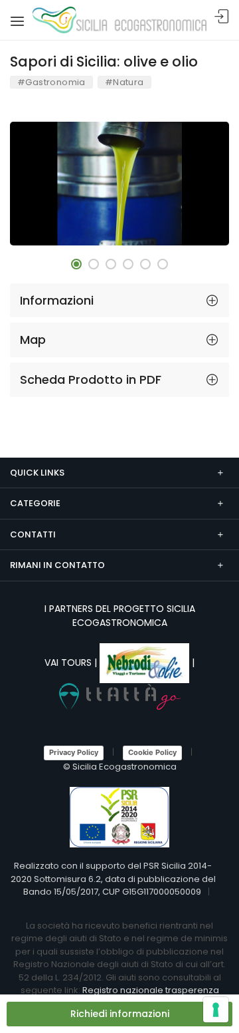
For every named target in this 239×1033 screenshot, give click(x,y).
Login (221, 17)
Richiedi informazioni (119, 1013)
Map (33, 339)
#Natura (124, 82)
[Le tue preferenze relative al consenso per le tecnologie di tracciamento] (215, 1009)
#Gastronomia (51, 82)
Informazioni (57, 300)
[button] (76, 264)
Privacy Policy (73, 752)
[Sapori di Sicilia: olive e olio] (119, 183)
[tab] (119, 300)
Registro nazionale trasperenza (150, 990)
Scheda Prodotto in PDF (90, 379)
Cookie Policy (152, 752)
